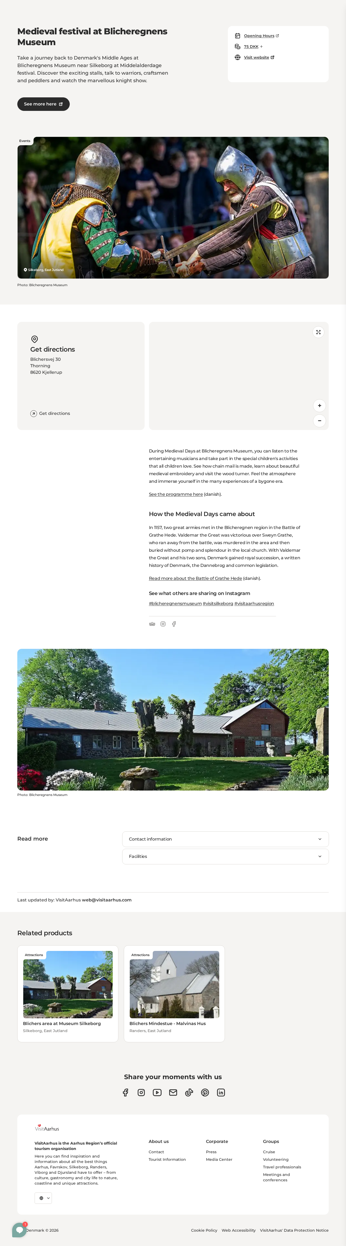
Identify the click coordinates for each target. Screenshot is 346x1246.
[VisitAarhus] (51, 1127)
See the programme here (176, 494)
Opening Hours (259, 35)
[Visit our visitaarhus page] (125, 1092)
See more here (40, 104)
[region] (239, 376)
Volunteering (276, 1159)
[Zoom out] (319, 420)
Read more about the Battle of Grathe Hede (195, 578)
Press (211, 1151)
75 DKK (251, 46)
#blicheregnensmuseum (175, 603)
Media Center (219, 1159)
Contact (156, 1151)
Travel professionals (282, 1167)
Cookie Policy (204, 1230)
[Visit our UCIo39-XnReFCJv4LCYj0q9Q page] (157, 1092)
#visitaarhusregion (254, 603)
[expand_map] (318, 332)
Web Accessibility (239, 1230)
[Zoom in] (319, 405)
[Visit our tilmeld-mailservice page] (173, 1092)
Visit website (256, 57)
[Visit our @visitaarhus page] (189, 1092)
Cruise (269, 1151)
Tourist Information (167, 1159)
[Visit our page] (141, 1092)
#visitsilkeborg (218, 603)
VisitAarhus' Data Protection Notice (294, 1230)
